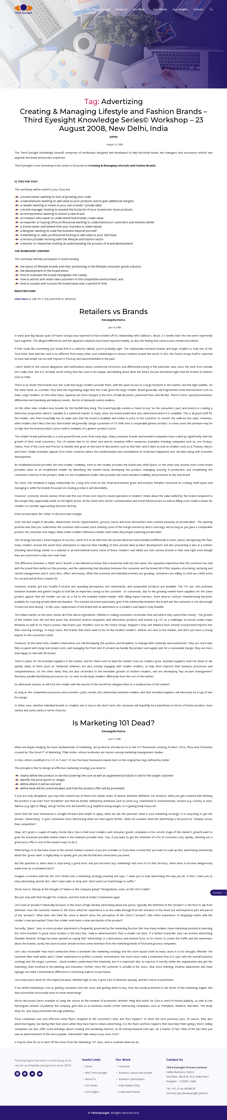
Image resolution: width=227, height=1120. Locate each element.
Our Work (123, 1059)
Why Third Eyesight (98, 9)
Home (77, 9)
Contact (198, 9)
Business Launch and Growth (135, 1073)
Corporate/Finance (129, 1092)
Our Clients (160, 9)
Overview (124, 1066)
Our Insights (180, 9)
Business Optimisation (132, 1079)
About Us (121, 9)
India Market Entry (129, 1085)
